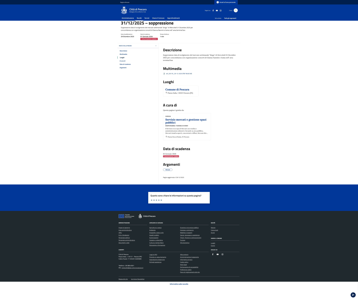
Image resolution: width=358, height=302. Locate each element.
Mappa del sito (123, 279)
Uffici (120, 233)
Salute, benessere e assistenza (190, 235)
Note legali (183, 265)
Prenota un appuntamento (157, 257)
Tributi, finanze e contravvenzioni (190, 238)
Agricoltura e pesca (155, 227)
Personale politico (124, 238)
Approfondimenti (173, 18)
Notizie (213, 227)
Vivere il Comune (158, 18)
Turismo (182, 240)
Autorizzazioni (153, 238)
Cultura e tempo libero (156, 243)
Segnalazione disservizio (157, 259)
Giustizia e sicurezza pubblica (189, 227)
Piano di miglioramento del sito (190, 272)
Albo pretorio (184, 254)
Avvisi (213, 233)
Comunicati (214, 230)
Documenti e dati (124, 243)
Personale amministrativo (127, 240)
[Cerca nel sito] (236, 10)
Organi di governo (124, 227)
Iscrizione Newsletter (138, 279)
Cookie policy (184, 262)
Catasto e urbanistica (156, 240)
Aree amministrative (125, 230)
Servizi (147, 18)
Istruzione (218, 18)
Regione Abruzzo (124, 2)
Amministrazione (128, 18)
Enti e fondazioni (124, 235)
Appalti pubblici (154, 235)
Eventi (213, 245)
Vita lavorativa (184, 243)
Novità (139, 18)
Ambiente (152, 230)
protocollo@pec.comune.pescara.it (132, 268)
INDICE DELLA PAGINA (125, 46)
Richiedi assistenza (155, 262)
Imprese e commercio (187, 230)
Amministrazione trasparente (189, 257)
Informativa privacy (186, 259)
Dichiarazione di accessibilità (189, 267)
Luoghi (213, 243)
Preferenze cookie (185, 270)
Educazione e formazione (157, 245)
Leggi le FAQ (153, 254)
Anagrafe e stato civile (156, 233)
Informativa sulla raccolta (179, 284)
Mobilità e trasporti (186, 233)
